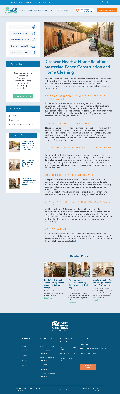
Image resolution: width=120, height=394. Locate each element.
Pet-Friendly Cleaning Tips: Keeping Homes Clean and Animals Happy (54, 284)
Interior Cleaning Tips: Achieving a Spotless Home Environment (28, 163)
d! (75, 240)
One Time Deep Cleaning (19, 33)
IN (66, 389)
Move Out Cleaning (17, 27)
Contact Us (26, 365)
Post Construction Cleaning (20, 39)
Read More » (48, 298)
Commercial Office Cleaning (20, 52)
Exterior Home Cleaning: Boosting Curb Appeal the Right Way (29, 182)
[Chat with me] (77, 10)
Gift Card (58, 10)
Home (22, 10)
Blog (66, 10)
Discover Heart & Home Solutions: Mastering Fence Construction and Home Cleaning (28, 145)
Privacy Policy (84, 388)
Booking (48, 10)
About (29, 10)
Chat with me (84, 9)
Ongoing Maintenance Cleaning (21, 46)
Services (25, 351)
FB (61, 389)
